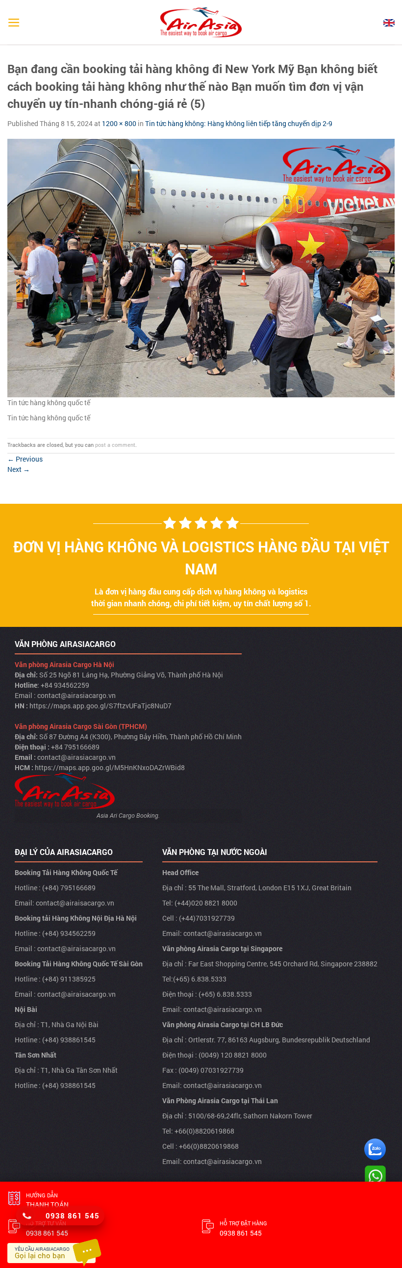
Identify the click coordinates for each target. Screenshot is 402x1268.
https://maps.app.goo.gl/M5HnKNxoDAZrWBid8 (110, 767)
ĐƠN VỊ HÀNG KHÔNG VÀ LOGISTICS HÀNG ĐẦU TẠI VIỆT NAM (201, 557)
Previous (25, 459)
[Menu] (14, 22)
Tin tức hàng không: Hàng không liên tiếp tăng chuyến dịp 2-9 (238, 123)
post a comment (115, 444)
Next (18, 469)
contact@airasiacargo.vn (76, 695)
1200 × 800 (119, 123)
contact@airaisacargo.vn (75, 902)
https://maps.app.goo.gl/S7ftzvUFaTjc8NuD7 (100, 705)
